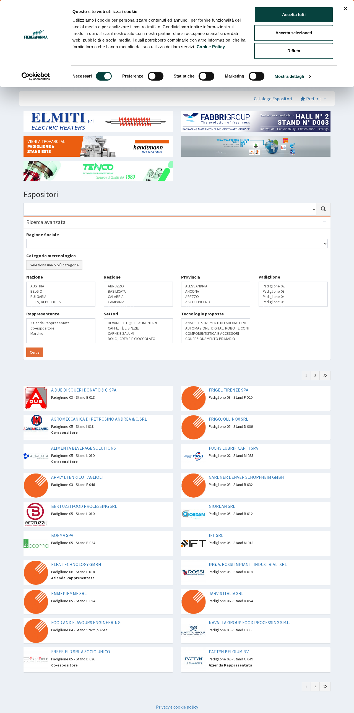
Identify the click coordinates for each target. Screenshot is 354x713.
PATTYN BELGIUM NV (229, 641)
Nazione (34, 296)
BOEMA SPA (62, 524)
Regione (112, 296)
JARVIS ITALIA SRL (226, 583)
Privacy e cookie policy (177, 696)
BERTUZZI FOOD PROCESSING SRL (84, 495)
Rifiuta (293, 50)
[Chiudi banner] (345, 9)
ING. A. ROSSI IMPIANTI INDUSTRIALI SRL (248, 554)
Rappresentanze (42, 318)
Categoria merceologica (51, 255)
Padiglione (269, 296)
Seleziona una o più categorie (54, 264)
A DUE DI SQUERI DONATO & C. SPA (83, 379)
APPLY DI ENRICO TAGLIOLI (77, 466)
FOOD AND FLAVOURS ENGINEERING (86, 612)
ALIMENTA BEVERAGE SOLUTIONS (83, 437)
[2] (324, 365)
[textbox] (29, 306)
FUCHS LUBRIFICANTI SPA (233, 437)
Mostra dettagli (289, 76)
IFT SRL (216, 524)
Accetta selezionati (293, 32)
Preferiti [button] (314, 98)
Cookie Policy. (211, 46)
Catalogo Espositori (273, 98)
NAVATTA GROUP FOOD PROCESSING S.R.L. (249, 612)
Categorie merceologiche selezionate (64, 275)
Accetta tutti (294, 14)
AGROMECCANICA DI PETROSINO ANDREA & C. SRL (99, 408)
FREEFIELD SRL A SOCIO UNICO (80, 641)
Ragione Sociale (42, 234)
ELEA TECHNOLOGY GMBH (76, 554)
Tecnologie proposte (202, 318)
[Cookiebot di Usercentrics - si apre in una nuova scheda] (36, 76)
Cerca (35, 341)
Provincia (190, 296)
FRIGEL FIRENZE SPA (228, 379)
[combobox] (170, 209)
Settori (111, 318)
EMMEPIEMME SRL (69, 583)
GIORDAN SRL (222, 495)
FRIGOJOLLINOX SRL (228, 408)
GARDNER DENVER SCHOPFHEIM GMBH (246, 466)
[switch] (155, 76)
